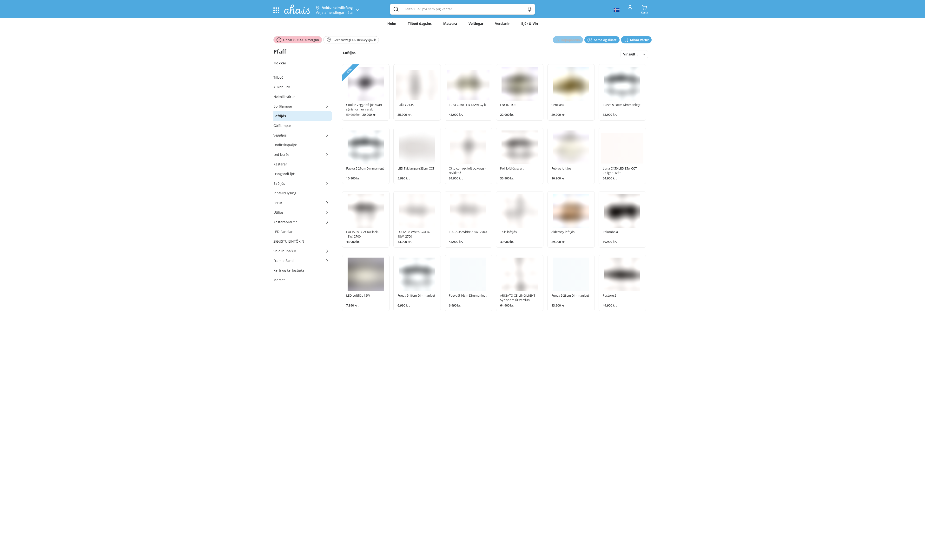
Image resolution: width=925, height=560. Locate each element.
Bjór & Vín (529, 23)
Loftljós (349, 52)
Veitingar (476, 23)
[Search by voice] (529, 9)
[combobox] (634, 54)
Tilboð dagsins (420, 23)
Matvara (450, 23)
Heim (391, 23)
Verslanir (502, 23)
